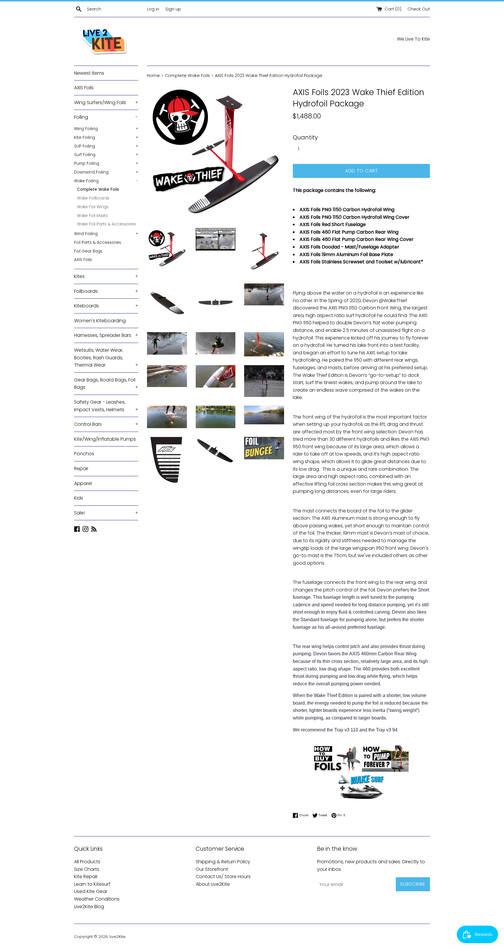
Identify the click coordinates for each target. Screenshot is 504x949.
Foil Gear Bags (88, 251)
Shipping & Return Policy (223, 861)
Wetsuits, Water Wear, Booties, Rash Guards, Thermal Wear (106, 357)
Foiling (106, 117)
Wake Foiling (106, 181)
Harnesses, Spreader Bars (106, 335)
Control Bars (106, 424)
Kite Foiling (106, 137)
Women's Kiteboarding (100, 320)
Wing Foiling (106, 129)
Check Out (418, 9)
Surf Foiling (106, 154)
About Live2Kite (213, 884)
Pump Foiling (106, 163)
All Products (87, 861)
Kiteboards (106, 305)
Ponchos (84, 453)
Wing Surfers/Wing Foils (106, 102)
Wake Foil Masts (92, 215)
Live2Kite (117, 936)
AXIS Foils (84, 87)
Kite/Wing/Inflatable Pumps (105, 439)
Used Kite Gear (90, 891)
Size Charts (86, 869)
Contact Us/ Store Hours (223, 876)
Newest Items (89, 73)
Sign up (173, 9)
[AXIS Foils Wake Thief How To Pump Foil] (385, 770)
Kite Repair (86, 876)
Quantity (305, 137)
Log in (153, 9)
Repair (81, 468)
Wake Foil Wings (92, 207)
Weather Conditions (97, 899)
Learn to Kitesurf (92, 884)
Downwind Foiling (106, 172)
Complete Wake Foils (98, 189)
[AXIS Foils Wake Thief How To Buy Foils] (337, 770)
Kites (106, 276)
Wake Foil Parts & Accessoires (106, 224)
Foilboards (106, 291)
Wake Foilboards (93, 198)
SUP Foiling (106, 146)
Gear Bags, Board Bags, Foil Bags (106, 384)
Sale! (106, 512)
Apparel (83, 483)
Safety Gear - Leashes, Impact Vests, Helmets (106, 406)
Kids (78, 498)
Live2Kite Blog (89, 906)
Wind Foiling (106, 234)
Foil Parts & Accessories (97, 242)
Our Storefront (212, 869)
